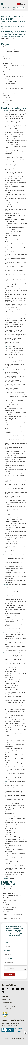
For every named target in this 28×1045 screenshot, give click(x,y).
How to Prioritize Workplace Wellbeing (15, 866)
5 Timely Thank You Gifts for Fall (14, 690)
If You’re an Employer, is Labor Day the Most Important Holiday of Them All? (15, 157)
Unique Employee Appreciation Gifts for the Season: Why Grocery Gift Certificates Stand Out (15, 126)
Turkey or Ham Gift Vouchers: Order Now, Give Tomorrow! (14, 741)
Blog (4, 54)
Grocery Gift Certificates (9, 900)
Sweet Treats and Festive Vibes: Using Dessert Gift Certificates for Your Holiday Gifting (16, 290)
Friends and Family (10, 84)
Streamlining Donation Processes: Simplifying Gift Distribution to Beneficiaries (14, 326)
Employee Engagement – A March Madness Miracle (14, 596)
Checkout (5, 61)
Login (14, 9)
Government (8, 86)
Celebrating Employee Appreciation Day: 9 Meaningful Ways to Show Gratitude (16, 393)
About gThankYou (8, 47)
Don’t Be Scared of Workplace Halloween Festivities (13, 542)
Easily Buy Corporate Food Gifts (13, 748)
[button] (3, 4)
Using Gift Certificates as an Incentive (15, 700)
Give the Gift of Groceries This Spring (15, 709)
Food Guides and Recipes (16, 632)
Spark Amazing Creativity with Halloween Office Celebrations (13, 497)
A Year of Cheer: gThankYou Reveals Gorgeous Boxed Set (15, 187)
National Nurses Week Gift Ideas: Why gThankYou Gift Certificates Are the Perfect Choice (15, 284)
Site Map (5, 102)
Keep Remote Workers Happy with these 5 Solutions (14, 812)
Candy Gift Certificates (9, 893)
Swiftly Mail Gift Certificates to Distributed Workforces (13, 339)
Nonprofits (8, 91)
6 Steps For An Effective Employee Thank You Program (14, 228)
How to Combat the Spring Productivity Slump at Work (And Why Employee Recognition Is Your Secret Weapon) (15, 114)
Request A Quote (7, 100)
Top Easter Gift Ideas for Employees (14, 119)
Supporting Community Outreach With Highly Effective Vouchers (15, 321)
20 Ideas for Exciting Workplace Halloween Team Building (13, 520)
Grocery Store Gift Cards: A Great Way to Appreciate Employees (15, 315)
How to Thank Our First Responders (14, 805)
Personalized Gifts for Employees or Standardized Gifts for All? (14, 377)
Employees (8, 79)
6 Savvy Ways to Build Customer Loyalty (16, 703)
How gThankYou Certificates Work (14, 88)
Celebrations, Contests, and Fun (17, 370)
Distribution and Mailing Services (14, 76)
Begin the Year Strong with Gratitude (15, 822)
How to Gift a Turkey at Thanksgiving (15, 500)
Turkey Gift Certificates (9, 912)
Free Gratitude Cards (10, 81)
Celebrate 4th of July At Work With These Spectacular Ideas (14, 160)
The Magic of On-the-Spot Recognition (15, 207)
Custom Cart (6, 69)
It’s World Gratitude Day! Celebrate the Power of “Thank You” (15, 524)
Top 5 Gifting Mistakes (11, 667)
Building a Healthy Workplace (13, 816)
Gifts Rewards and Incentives (17, 653)
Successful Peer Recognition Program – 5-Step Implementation (15, 165)
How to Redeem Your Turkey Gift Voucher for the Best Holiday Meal (14, 656)
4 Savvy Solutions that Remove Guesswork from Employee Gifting (14, 331)
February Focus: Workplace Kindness (15, 451)
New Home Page (7, 98)
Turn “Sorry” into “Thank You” (13, 803)
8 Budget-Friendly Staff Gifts (13, 213)
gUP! (4, 902)
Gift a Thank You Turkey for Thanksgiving (16, 767)
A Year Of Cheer (7, 888)
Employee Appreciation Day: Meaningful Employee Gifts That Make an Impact (15, 122)
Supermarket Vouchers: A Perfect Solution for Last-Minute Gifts (14, 135)
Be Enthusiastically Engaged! (12, 613)
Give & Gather (7, 898)
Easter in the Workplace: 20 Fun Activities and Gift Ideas (13, 389)
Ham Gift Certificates (8, 905)
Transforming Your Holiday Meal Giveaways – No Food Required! (13, 792)
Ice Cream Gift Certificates (10, 907)
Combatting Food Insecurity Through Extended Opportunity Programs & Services (14, 365)
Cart (4, 56)
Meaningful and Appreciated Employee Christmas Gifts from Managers (15, 458)
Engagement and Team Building (17, 585)
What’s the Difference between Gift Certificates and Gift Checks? (14, 720)
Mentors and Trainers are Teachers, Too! (15, 506)
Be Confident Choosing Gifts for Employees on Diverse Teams (13, 373)
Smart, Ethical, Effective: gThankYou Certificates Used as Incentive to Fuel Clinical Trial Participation (15, 356)
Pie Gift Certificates (8, 909)
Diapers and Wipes (8, 886)
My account (6, 95)
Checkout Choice (7, 63)
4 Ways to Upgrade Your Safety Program (16, 318)
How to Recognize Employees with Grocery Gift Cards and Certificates (14, 131)
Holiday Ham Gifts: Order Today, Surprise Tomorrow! (13, 670)
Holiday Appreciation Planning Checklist (15, 274)
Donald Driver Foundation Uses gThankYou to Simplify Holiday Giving (15, 361)
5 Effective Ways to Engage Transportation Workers (12, 592)
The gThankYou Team (11, 49)
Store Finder (6, 105)
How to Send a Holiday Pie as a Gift (14, 478)
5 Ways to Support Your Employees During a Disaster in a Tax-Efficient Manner (14, 787)
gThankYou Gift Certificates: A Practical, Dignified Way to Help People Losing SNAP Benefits (15, 300)
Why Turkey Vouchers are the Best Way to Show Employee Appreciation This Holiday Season (15, 152)
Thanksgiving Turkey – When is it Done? (15, 650)
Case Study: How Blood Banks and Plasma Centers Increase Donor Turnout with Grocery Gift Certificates (15, 350)
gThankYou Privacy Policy (10, 93)
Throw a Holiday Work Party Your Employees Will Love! (14, 454)
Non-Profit (11, 878)
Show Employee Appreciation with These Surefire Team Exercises (14, 606)
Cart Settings (6, 58)
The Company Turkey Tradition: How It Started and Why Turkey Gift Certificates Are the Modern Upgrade (16, 140)
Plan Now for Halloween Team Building (15, 416)
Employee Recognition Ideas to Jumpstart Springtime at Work (13, 179)
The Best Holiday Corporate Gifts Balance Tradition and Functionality (14, 474)
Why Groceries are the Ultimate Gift (14, 738)
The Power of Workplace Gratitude (14, 872)
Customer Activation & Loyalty (11, 72)
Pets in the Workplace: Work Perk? (14, 839)
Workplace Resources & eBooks (13, 51)
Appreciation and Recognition (17, 110)
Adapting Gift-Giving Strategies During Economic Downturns (15, 660)
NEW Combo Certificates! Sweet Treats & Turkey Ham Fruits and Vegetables (15, 335)
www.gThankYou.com (7, 38)
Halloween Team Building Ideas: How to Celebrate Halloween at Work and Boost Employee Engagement (16, 305)
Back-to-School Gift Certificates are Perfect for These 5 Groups (14, 191)
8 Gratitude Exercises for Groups (13, 599)
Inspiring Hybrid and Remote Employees (16, 723)
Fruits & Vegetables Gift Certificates (12, 895)
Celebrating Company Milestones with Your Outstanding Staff (15, 385)
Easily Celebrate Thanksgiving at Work (15, 517)
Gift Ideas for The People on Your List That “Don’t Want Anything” (15, 678)
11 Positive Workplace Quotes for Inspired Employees (14, 800)
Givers (4, 74)
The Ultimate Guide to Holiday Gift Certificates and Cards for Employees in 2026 (15, 146)
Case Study (12, 346)
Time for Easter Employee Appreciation (15, 535)
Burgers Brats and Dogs (9, 891)
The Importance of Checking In (13, 837)
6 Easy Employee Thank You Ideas (14, 566)
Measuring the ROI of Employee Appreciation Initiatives (13, 173)
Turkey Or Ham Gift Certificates (11, 918)
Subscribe (9, 974)
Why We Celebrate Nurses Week (14, 176)
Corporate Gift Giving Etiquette (13, 252)
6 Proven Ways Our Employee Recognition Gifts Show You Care (14, 697)
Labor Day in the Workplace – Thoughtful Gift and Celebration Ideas (15, 381)
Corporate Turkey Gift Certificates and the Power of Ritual (15, 686)
